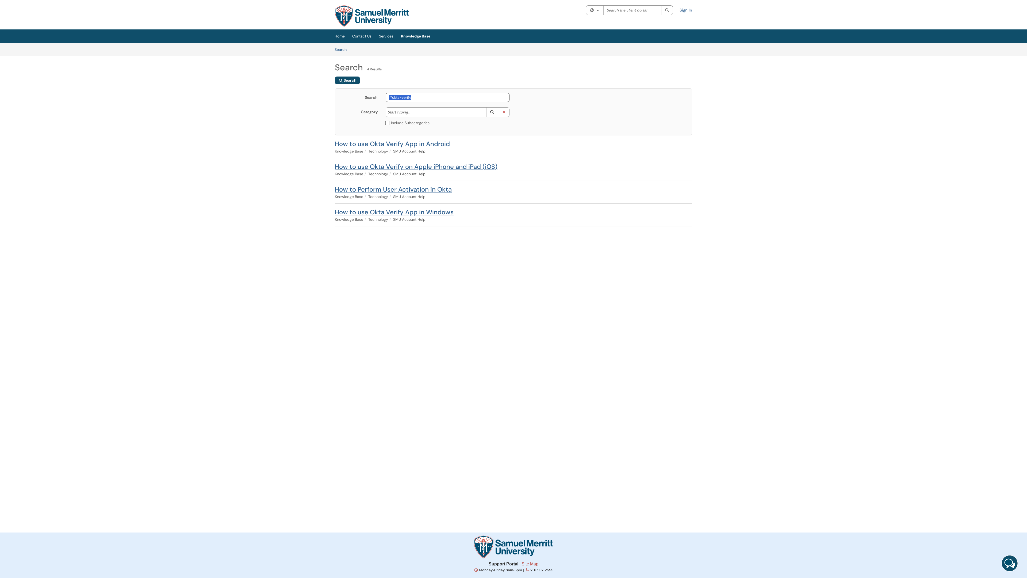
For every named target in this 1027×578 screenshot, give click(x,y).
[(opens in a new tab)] (372, 16)
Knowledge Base (415, 36)
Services (386, 36)
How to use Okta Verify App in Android (392, 144)
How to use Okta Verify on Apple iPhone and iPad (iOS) (416, 166)
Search (342, 49)
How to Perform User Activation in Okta (393, 189)
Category (369, 111)
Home (340, 36)
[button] (492, 112)
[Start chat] (1009, 563)
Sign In (686, 10)
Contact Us (361, 36)
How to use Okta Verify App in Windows (394, 212)
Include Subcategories (410, 122)
